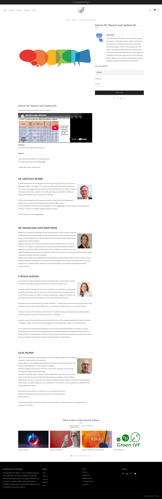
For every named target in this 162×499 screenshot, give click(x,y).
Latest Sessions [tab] (74, 426)
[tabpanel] (81, 443)
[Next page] (144, 443)
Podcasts (27, 10)
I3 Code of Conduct (87, 481)
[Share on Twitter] (121, 98)
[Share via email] (124, 98)
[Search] (158, 10)
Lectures (19, 10)
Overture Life (41, 162)
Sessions (11, 10)
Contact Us (85, 484)
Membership (85, 475)
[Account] (150, 10)
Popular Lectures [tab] (87, 426)
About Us (85, 472)
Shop (33, 10)
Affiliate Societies (87, 478)
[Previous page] (18, 443)
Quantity (97, 84)
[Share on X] (118, 98)
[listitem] (81, 2)
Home (4, 10)
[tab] (71, 455)
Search (84, 469)
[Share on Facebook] (114, 98)
